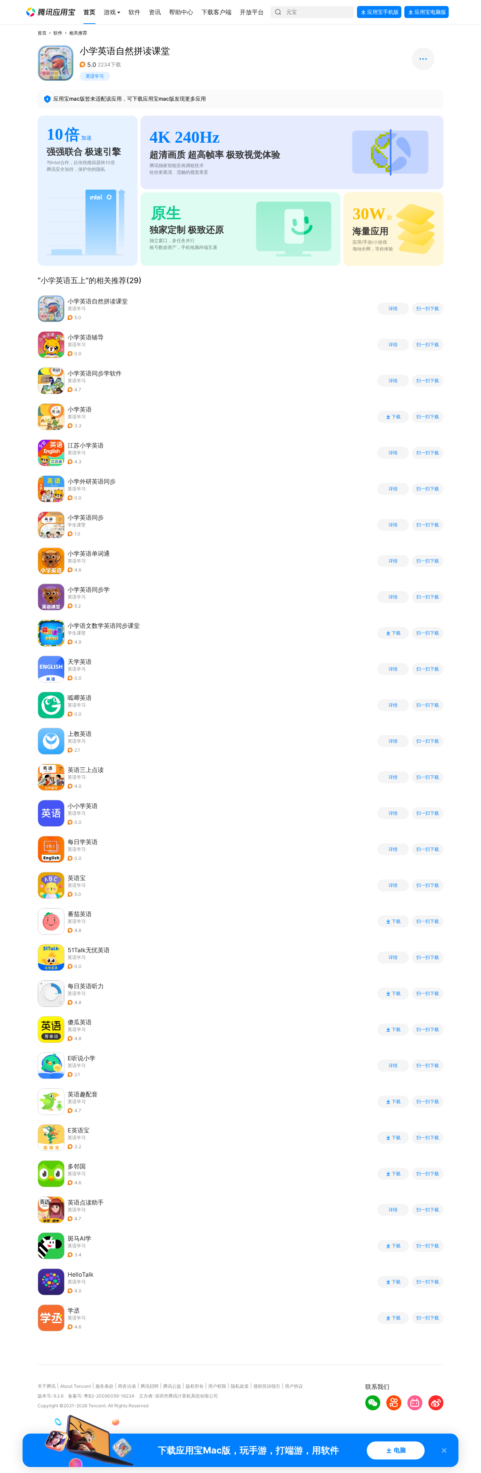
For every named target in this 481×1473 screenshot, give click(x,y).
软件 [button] (57, 33)
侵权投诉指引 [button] (266, 1386)
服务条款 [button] (104, 1386)
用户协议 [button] (294, 1386)
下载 (396, 416)
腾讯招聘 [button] (150, 1386)
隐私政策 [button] (240, 1386)
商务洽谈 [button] (127, 1386)
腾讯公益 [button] (172, 1386)
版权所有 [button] (195, 1386)
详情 (393, 308)
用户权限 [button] (217, 1386)
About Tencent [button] (75, 1386)
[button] (50, 12)
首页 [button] (42, 33)
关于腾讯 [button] (47, 1386)
